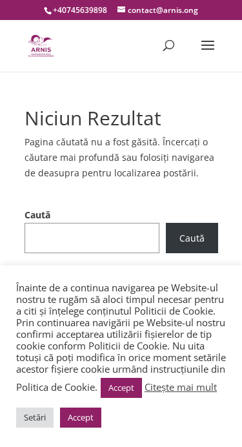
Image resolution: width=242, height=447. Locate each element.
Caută (37, 215)
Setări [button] (35, 417)
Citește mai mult (181, 387)
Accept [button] (121, 387)
